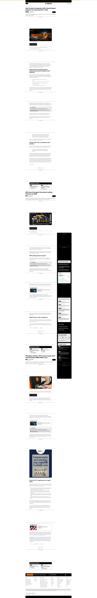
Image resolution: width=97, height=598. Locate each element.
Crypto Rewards (59, 583)
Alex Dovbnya (43, 351)
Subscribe (30, 574)
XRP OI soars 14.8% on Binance (33, 232)
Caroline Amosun (31, 195)
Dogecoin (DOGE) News (28, 583)
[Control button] (55, 12)
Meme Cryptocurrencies (28, 584)
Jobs (66, 585)
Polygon (52, 581)
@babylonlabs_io (41, 79)
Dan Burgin (61, 320)
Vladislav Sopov (32, 11)
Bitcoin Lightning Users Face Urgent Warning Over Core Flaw (38, 108)
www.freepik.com (35, 41)
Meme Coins (52, 582)
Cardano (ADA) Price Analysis (43, 581)
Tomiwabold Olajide (44, 568)
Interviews (60, 308)
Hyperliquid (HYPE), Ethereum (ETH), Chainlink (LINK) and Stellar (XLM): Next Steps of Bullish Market (40, 110)
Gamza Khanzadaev (33, 352)
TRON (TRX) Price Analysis (43, 584)
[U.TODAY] (48, 3)
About (67, 577)
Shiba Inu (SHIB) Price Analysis (44, 583)
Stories (35, 577)
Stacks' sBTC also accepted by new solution (35, 48)
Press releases (59, 582)
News (31, 185)
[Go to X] (59, 337)
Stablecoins (52, 583)
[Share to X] (53, 12)
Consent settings (68, 581)
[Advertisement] (40, 22)
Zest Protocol (33, 75)
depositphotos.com (35, 389)
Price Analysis (42, 577)
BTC (60, 273)
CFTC (59, 354)
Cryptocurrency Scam (63, 354)
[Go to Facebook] (62, 337)
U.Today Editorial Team (62, 303)
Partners (58, 585)
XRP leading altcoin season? (33, 231)
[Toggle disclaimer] (30, 391)
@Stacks (46, 79)
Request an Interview (59, 581)
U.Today (34, 225)
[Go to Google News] (33, 44)
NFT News (26, 585)
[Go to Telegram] (65, 337)
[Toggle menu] (26, 3)
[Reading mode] (39, 168)
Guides (52, 577)
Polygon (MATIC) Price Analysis (44, 585)
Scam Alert (67, 354)
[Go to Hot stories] (50, 107)
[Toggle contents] (38, 168)
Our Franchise (68, 584)
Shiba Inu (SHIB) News (28, 582)
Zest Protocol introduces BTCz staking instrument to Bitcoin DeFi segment (38, 47)
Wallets (52, 585)
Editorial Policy (68, 583)
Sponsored (58, 584)
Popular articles (62, 344)
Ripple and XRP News (28, 581)
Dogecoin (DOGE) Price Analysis (44, 582)
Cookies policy (68, 582)
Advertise (58, 577)
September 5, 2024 (43, 85)
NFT (51, 584)
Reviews (60, 301)
